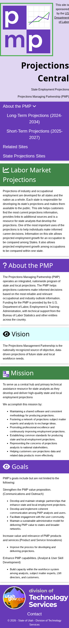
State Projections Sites (24, 156)
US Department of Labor (61, 17)
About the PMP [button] (18, 106)
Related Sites (15, 146)
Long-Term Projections (34, 118)
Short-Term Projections (35, 134)
